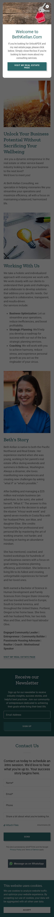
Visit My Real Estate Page (27, 66)
